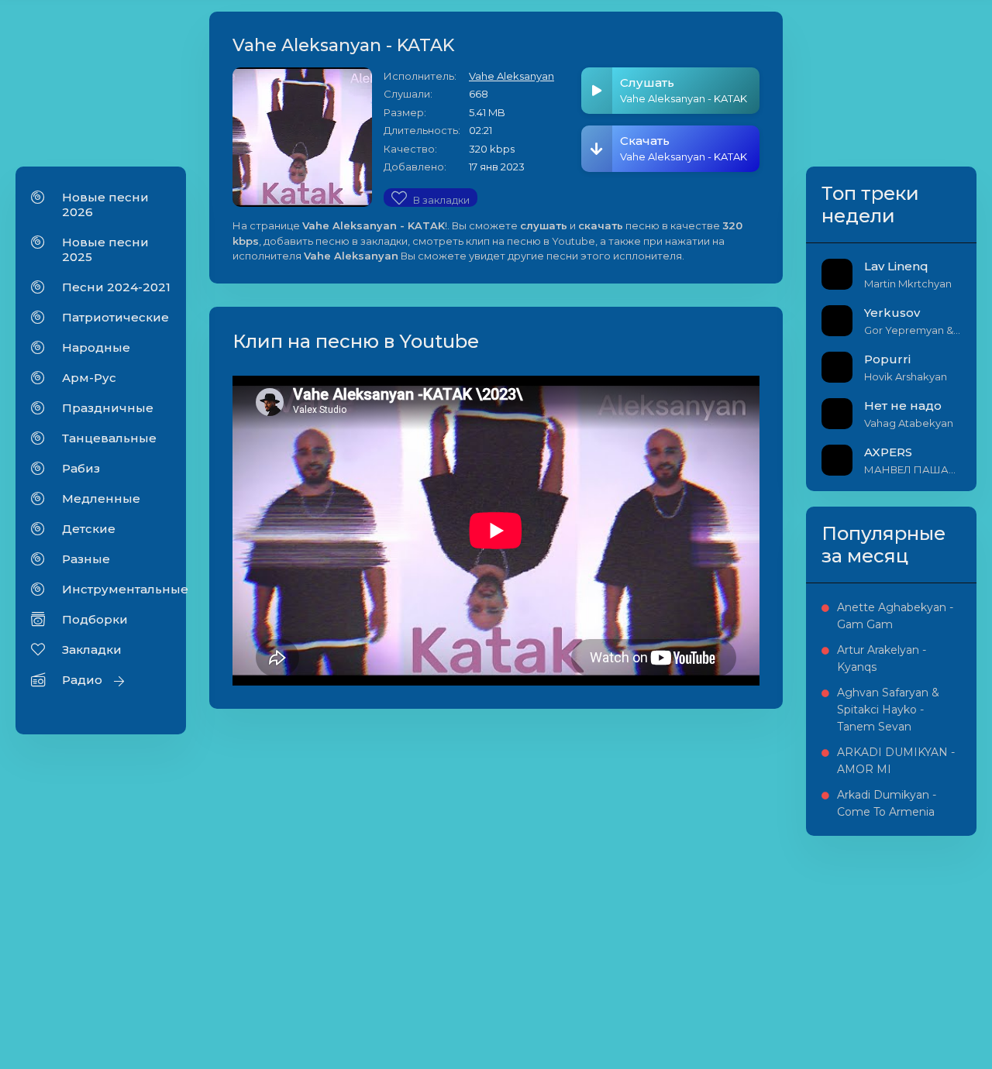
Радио (82, 679)
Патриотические (115, 317)
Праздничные (107, 407)
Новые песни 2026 (105, 204)
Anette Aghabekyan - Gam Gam (895, 615)
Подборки (95, 619)
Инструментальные (116, 589)
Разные (86, 559)
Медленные (101, 498)
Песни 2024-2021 (116, 287)
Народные (96, 347)
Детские (88, 528)
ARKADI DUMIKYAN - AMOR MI (896, 760)
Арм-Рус (89, 377)
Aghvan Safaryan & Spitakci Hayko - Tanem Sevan (888, 710)
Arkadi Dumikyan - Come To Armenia (886, 803)
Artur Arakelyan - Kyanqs (881, 658)
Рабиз (81, 468)
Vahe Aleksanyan (511, 76)
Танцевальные (109, 438)
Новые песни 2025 (105, 249)
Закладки (92, 649)
